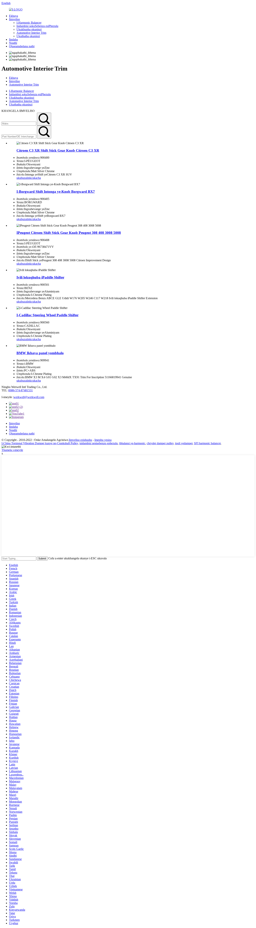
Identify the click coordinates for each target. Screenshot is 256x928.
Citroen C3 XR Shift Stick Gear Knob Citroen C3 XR (57, 150)
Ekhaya (13, 15)
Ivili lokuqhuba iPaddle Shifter (40, 277)
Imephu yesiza (103, 439)
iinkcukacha (34, 177)
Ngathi (13, 42)
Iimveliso (14, 19)
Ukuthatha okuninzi (28, 36)
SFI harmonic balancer (207, 443)
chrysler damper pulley (160, 443)
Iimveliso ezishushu (80, 439)
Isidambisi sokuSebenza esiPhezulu (37, 26)
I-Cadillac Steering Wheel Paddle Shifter (47, 315)
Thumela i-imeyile (12, 450)
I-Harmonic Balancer (28, 22)
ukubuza (21, 177)
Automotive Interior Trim (31, 32)
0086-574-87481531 (20, 390)
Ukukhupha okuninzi (29, 29)
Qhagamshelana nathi (21, 46)
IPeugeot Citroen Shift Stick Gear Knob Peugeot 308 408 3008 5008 (68, 233)
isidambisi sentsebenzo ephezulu (98, 443)
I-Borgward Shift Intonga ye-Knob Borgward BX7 (55, 192)
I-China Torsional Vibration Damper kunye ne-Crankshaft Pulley (39, 443)
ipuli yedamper (183, 443)
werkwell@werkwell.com (28, 397)
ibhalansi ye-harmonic (132, 443)
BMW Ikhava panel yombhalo (40, 353)
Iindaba (13, 39)
